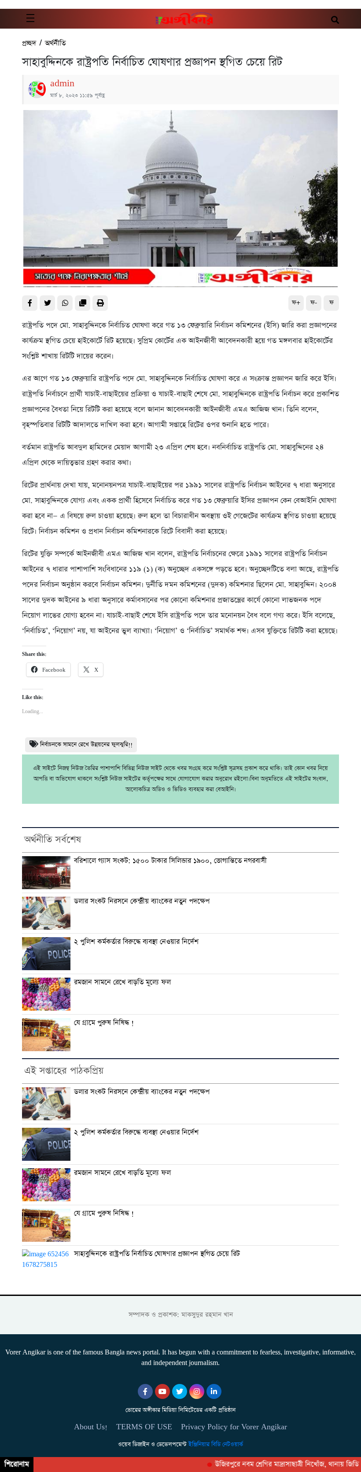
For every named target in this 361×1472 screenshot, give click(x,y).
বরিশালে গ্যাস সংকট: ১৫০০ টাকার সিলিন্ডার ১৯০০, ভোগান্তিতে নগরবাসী (170, 861)
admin (62, 83)
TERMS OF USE (144, 1427)
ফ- (313, 302)
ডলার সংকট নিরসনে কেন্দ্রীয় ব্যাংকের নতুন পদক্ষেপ (142, 901)
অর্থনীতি (55, 43)
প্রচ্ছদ (29, 43)
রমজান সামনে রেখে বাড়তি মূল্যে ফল (122, 982)
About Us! (90, 1427)
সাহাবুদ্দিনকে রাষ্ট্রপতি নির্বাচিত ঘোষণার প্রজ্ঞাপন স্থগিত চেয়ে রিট (157, 1254)
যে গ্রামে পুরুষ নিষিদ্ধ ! (104, 1023)
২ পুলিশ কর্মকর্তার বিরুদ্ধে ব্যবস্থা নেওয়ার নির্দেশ (136, 942)
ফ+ (296, 302)
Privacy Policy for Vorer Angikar (234, 1427)
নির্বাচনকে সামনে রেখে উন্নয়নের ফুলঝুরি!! (86, 744)
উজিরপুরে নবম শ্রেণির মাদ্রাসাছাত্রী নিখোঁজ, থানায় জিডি (275, 1464)
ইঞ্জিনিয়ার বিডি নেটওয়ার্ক (215, 1444)
